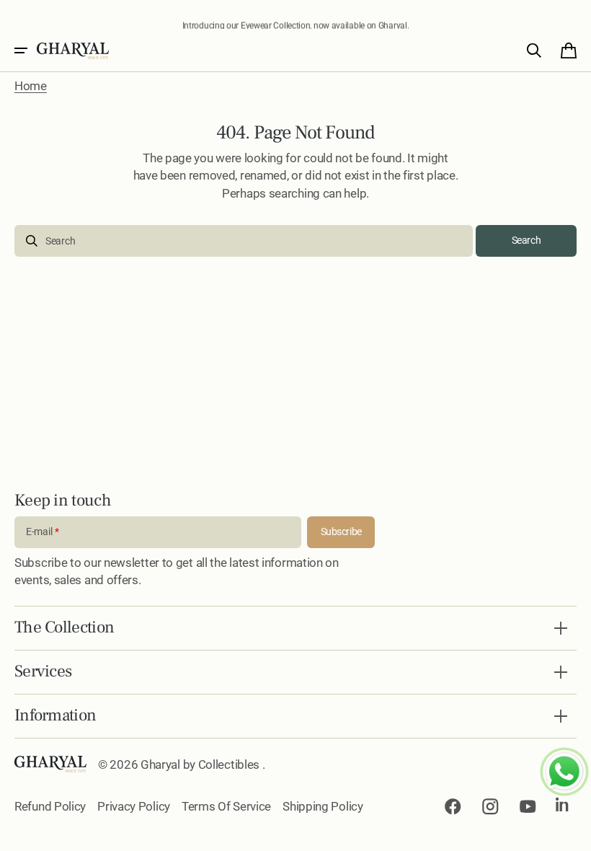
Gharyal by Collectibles (201, 764)
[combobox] (243, 241)
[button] (21, 50)
